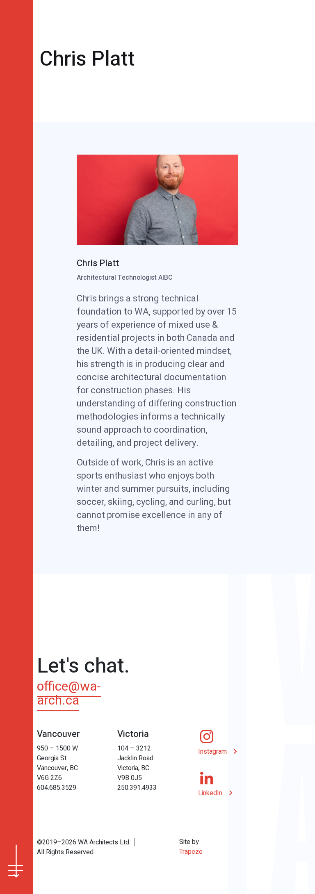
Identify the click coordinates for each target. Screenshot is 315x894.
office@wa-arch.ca (69, 693)
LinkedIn (210, 793)
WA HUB (290, 885)
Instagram (212, 752)
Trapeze (191, 852)
